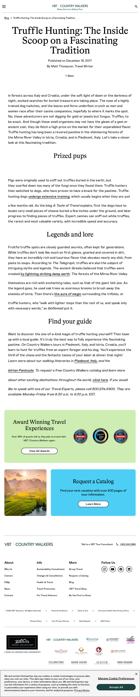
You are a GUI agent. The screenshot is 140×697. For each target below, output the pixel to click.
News (7, 588)
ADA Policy (105, 621)
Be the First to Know (80, 595)
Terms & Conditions (59, 611)
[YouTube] (113, 569)
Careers (8, 575)
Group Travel (76, 569)
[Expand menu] (3, 6)
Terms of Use (83, 611)
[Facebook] (121, 569)
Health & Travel (45, 582)
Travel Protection (46, 588)
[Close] (136, 674)
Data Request (85, 621)
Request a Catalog (78, 575)
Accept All (116, 687)
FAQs (7, 582)
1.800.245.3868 (128, 544)
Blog (71, 582)
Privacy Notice (82, 690)
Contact (8, 595)
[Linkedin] (129, 569)
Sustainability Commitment (51, 569)
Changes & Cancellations (50, 575)
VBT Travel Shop (77, 588)
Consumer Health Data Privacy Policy (113, 611)
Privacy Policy (36, 621)
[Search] (136, 6)
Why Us (8, 569)
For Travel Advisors (47, 595)
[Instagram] (104, 569)
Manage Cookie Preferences (116, 678)
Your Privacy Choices (60, 621)
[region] (70, 683)
